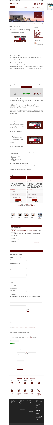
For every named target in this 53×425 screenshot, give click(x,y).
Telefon (11, 273)
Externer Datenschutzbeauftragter (19, 393)
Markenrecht (41, 45)
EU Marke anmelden (18, 384)
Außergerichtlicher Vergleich (22, 403)
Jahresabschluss (32, 393)
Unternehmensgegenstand (13, 294)
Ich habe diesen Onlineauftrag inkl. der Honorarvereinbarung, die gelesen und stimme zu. (24, 337)
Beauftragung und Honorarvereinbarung (14, 329)
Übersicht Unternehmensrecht (22, 415)
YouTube (37, 405)
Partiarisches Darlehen (39, 384)
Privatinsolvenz (20, 401)
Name (11, 259)
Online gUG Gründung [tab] (37, 40)
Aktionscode (27, 309)
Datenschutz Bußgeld (19, 394)
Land (10, 271)
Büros (11, 403)
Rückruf (19, 205)
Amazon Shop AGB (32, 384)
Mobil (27, 273)
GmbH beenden (38, 393)
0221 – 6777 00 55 (19, 0)
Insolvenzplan (20, 404)
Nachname (28, 261)
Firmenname (11, 282)
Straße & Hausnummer (12, 267)
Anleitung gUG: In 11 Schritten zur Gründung (15, 8)
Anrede (11, 256)
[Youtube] (41, 0)
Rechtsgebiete (13, 0)
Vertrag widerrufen (13, 401)
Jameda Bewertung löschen (26, 384)
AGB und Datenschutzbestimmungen (28, 337)
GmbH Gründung (12, 384)
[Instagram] (42, 0)
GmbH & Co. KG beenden (39, 394)
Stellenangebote (12, 404)
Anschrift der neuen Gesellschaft (13, 285)
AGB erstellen (12, 393)
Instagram (37, 407)
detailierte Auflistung (29, 204)
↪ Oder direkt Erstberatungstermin (38, 18)
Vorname (11, 261)
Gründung (38, 45)
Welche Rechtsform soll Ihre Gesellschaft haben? (15, 303)
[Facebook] (37, 0)
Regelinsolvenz (20, 402)
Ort (10, 269)
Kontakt (16, 0)
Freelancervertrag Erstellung (26, 393)
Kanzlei (10, 0)
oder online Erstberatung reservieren (18, 201)
